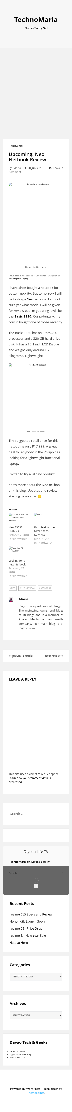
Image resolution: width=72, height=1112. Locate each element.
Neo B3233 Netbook (15, 529)
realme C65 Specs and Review (31, 914)
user (26, 275)
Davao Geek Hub (17, 1051)
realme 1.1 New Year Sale (28, 935)
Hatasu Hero (19, 943)
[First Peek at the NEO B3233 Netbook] (45, 519)
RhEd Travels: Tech (18, 1057)
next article (52, 656)
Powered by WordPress (25, 1089)
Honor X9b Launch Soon (27, 921)
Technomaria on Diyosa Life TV (29, 861)
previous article (22, 656)
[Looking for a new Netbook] (19, 553)
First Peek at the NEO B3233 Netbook (44, 531)
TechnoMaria (36, 19)
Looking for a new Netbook (17, 562)
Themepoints (35, 1093)
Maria (17, 168)
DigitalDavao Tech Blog (20, 1054)
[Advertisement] (36, 93)
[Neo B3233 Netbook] (19, 519)
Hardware (16, 146)
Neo (30, 299)
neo (13, 588)
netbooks (46, 588)
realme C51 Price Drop (26, 928)
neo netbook (28, 588)
